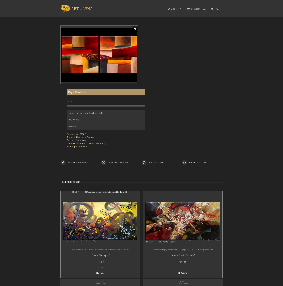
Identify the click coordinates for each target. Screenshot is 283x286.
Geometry (81, 140)
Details (101, 273)
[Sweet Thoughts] (100, 221)
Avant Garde (183, 283)
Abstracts (81, 137)
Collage (91, 137)
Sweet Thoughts (100, 255)
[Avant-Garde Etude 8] (182, 221)
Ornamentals (100, 283)
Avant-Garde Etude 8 (183, 255)
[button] (218, 8)
